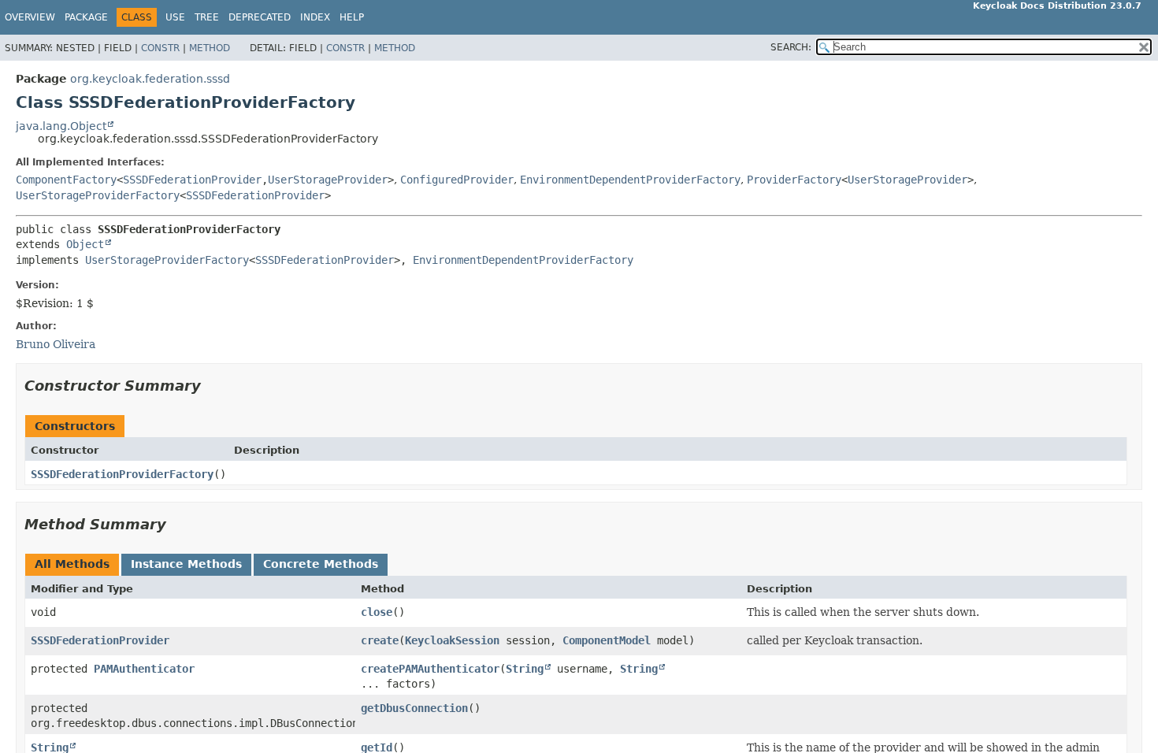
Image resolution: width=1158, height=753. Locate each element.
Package (86, 17)
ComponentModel (606, 640)
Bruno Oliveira (55, 344)
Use (175, 17)
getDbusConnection (414, 708)
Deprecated (259, 17)
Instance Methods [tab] (186, 564)
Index (315, 17)
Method (209, 48)
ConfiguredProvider (457, 179)
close (376, 612)
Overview (30, 17)
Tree (207, 17)
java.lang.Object (61, 126)
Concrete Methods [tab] (320, 564)
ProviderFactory (794, 179)
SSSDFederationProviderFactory (122, 474)
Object (85, 244)
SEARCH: (790, 47)
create (380, 640)
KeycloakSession (452, 640)
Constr (160, 48)
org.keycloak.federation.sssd (150, 78)
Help (352, 17)
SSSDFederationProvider (192, 179)
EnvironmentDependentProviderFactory (630, 179)
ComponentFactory (66, 179)
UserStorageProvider (328, 179)
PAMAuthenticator (144, 668)
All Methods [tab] (72, 564)
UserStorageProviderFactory (98, 195)
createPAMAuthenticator (430, 668)
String (525, 668)
